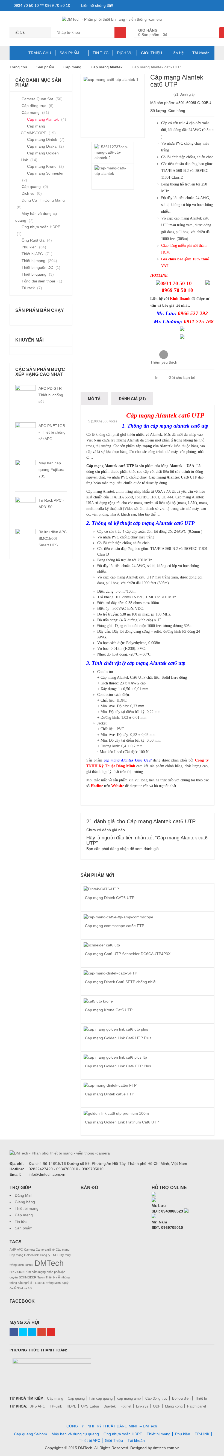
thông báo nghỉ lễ (21, 1282)
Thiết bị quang (34, 274)
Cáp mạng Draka (42, 146)
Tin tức (20, 1221)
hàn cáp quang (101, 1398)
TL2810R (39, 1282)
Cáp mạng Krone (42, 166)
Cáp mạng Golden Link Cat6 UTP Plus (118, 1038)
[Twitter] (23, 1332)
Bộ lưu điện (181, 1398)
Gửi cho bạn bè (181, 377)
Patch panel (196, 1406)
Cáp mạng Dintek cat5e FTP (109, 1094)
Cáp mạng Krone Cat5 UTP (108, 1010)
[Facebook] (13, 1332)
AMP (13, 1249)
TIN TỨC (100, 53)
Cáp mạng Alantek (106, 67)
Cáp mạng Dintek (42, 139)
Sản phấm (45, 67)
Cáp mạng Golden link (24, 1255)
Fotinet (125, 1406)
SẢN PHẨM (69, 53)
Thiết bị (201, 1398)
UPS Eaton (90, 1406)
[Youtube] (50, 1332)
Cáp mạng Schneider (45, 173)
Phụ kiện (29, 247)
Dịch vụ (28, 193)
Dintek (29, 1264)
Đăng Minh (24, 1195)
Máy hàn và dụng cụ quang (75, 1434)
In (156, 377)
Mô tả (94, 399)
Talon (41, 1277)
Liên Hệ (177, 53)
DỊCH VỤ (124, 53)
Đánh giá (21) (132, 399)
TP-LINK (202, 1434)
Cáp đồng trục (34, 105)
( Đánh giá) (183, 94)
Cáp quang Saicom (30, 1434)
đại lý (65, 1282)
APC (20, 1249)
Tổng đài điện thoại (38, 281)
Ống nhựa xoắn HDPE (41, 227)
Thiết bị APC (32, 254)
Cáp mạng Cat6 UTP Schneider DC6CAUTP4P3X (127, 954)
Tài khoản (201, 53)
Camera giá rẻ (45, 1249)
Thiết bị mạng (33, 260)
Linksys (142, 1406)
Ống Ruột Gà (33, 240)
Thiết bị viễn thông (58, 1277)
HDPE (71, 1406)
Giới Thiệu (114, 1440)
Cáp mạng (72, 67)
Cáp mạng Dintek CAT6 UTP (109, 897)
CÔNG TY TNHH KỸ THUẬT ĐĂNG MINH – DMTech (111, 1426)
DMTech (49, 1263)
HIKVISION (17, 1272)
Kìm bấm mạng (36, 1272)
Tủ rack (28, 288)
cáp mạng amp (129, 1398)
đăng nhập (119, 848)
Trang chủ (18, 67)
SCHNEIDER (27, 1277)
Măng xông (173, 1406)
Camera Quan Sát (37, 99)
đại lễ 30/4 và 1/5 (21, 1288)
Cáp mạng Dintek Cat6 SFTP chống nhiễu (121, 982)
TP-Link (56, 1406)
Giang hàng (25, 1202)
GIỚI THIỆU (151, 53)
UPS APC (37, 1406)
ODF (156, 1406)
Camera (29, 1249)
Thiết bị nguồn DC (37, 267)
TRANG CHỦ (39, 53)
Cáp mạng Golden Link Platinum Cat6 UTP (122, 1122)
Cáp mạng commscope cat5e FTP (114, 926)
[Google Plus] (41, 1332)
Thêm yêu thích (163, 362)
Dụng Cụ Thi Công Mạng (43, 200)
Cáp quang (31, 186)
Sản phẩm (24, 1228)
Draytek (110, 1406)
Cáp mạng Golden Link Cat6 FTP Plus (118, 1066)
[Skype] (154, 1195)
